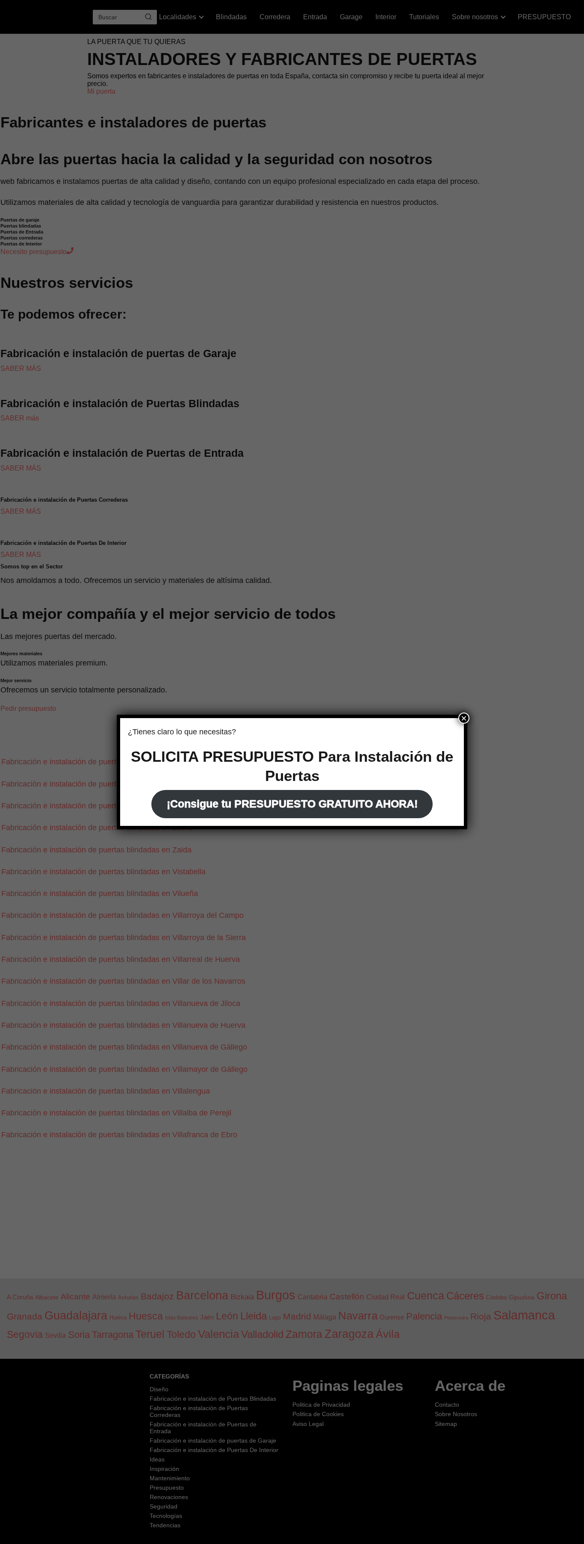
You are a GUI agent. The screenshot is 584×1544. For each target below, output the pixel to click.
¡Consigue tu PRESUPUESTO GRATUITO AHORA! (292, 804)
